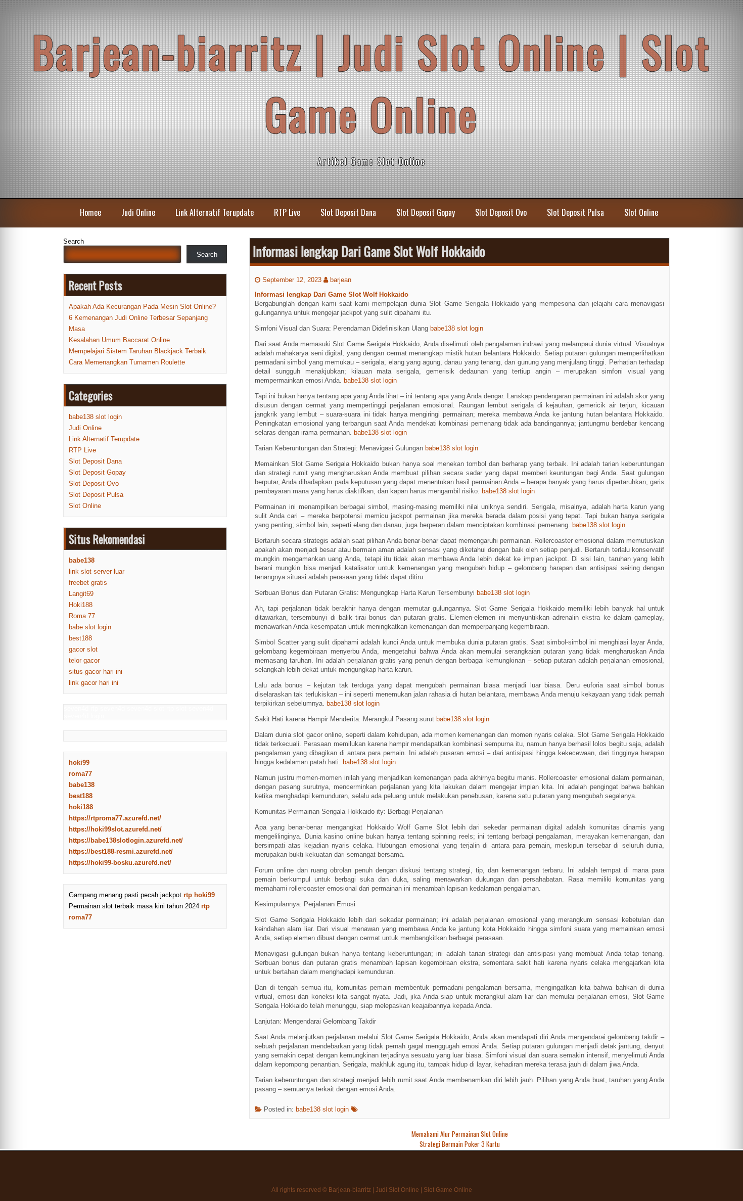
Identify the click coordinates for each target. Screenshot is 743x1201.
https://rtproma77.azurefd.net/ (115, 818)
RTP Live (287, 212)
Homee (90, 212)
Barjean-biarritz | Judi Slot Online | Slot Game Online (371, 82)
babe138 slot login (456, 328)
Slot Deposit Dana (348, 212)
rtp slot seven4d (189, 708)
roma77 (80, 773)
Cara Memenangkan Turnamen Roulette (127, 362)
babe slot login (90, 627)
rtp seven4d (107, 708)
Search (73, 241)
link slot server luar (96, 571)
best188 (80, 638)
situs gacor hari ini (95, 671)
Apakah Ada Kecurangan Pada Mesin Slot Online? (142, 306)
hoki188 (81, 807)
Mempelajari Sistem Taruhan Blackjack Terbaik (137, 351)
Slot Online (641, 212)
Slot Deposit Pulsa (575, 212)
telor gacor (84, 660)
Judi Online (138, 212)
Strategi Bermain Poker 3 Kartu (460, 1144)
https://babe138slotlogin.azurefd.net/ (126, 840)
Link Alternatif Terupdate (214, 212)
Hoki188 (80, 605)
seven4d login (84, 716)
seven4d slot (145, 708)
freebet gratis (88, 582)
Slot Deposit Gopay (425, 212)
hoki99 (79, 762)
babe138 (82, 785)
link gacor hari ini (93, 682)
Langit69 (81, 593)
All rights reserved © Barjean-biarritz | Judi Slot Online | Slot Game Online (371, 1189)
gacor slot (83, 649)
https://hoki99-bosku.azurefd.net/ (120, 862)
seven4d (76, 708)
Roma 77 (82, 616)
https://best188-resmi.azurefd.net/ (121, 851)
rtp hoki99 (199, 895)
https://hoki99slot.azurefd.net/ (115, 829)
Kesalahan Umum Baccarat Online (119, 340)
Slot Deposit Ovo (501, 212)
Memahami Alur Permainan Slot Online (459, 1134)
